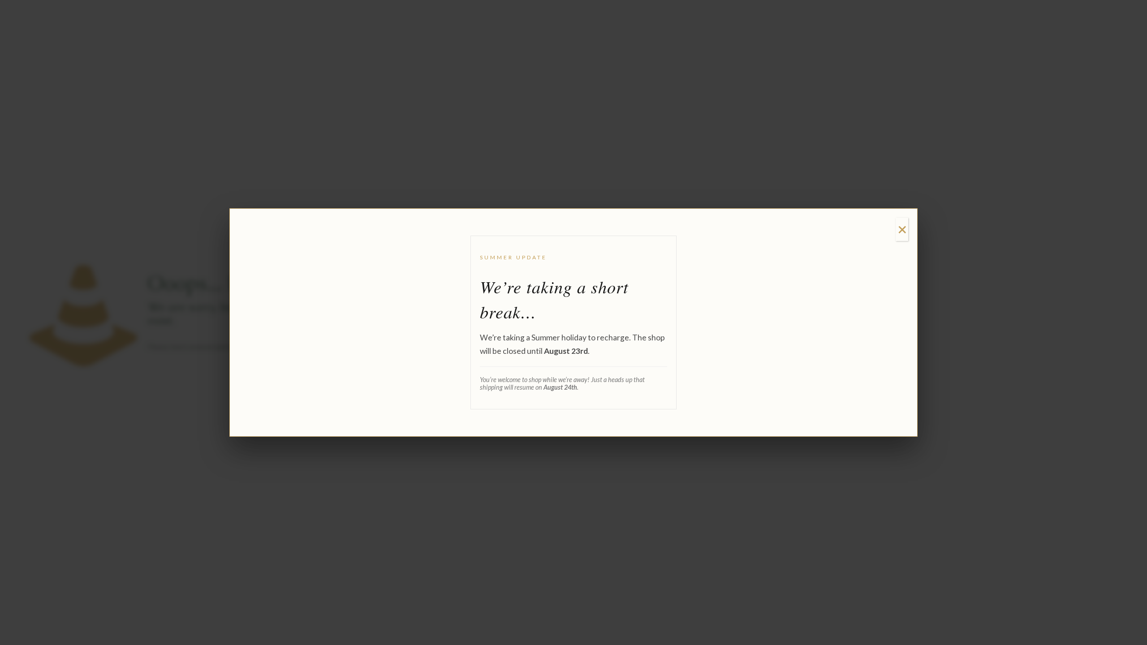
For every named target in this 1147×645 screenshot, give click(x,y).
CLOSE (902, 229)
